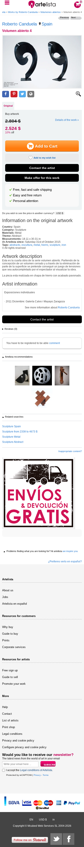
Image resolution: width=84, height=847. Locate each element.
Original (8, 105)
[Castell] (42, 376)
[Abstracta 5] (22, 376)
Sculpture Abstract (12, 441)
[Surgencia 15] (62, 376)
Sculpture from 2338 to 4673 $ (19, 431)
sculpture (55, 244)
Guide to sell (10, 677)
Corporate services (14, 647)
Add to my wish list (45, 157)
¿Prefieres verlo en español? (65, 561)
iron (64, 244)
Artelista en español (14, 603)
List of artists (10, 720)
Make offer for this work (42, 178)
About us (7, 590)
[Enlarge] (78, 95)
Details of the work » (67, 119)
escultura (27, 244)
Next (73, 17)
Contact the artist (42, 168)
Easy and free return (27, 195)
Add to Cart (46, 146)
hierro (44, 244)
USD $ (59, 213)
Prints (5, 640)
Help (5, 707)
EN (31, 819)
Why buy (7, 627)
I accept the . (29, 770)
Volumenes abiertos (50, 12)
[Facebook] (68, 839)
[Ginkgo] (42, 398)
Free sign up (10, 670)
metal (37, 244)
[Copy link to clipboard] (30, 94)
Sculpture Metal (11, 436)
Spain (47, 24)
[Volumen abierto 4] (42, 62)
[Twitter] (56, 839)
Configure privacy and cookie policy (24, 747)
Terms (45, 775)
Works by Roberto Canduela (23, 12)
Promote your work (14, 683)
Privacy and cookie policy (18, 740)
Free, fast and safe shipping (32, 189)
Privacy (37, 775)
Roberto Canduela (19, 24)
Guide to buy (10, 633)
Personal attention (25, 201)
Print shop (8, 727)
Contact (7, 713)
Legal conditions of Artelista (36, 770)
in (54, 819)
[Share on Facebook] (5, 94)
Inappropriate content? (70, 451)
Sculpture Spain (11, 426)
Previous (64, 17)
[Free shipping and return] (38, 493)
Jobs (5, 597)
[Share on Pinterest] (14, 94)
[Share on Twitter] (22, 94)
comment (54, 343)
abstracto (14, 244)
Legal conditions (12, 733)
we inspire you (70, 551)
